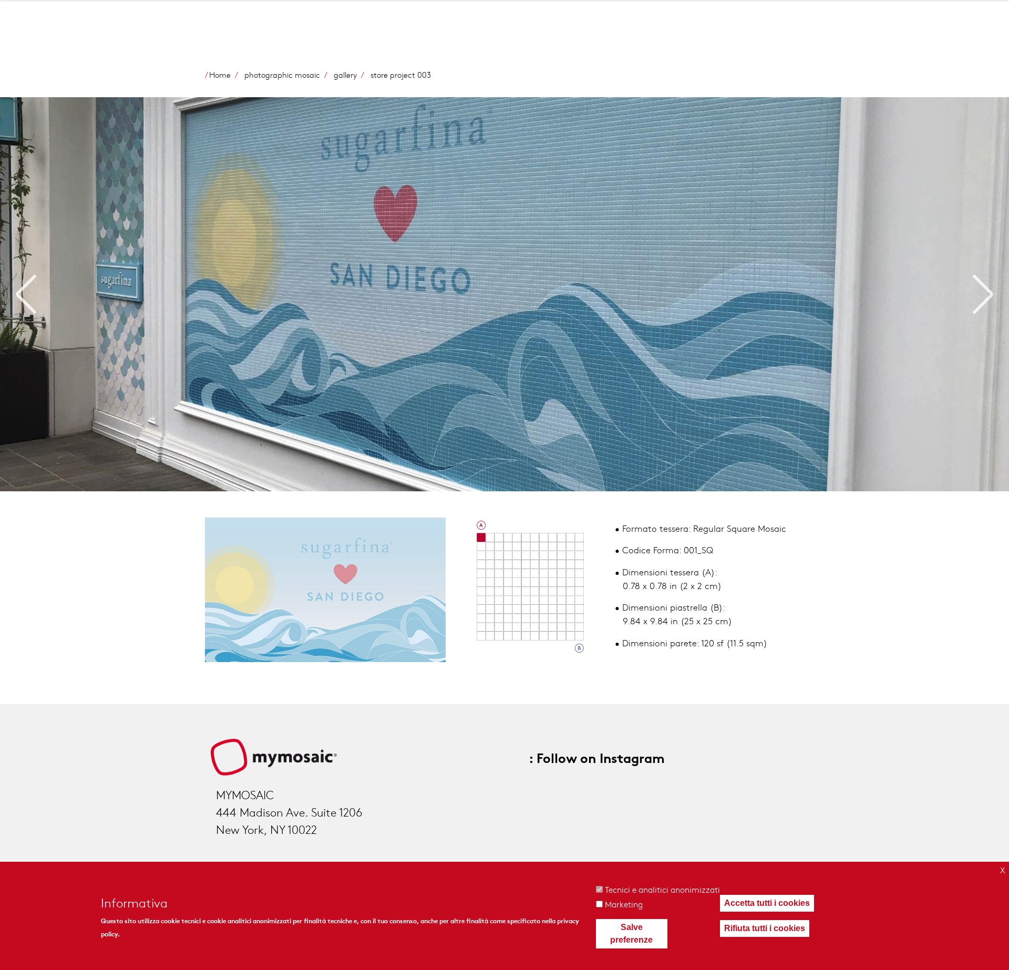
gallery (345, 74)
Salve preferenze (631, 933)
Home (220, 74)
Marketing (624, 904)
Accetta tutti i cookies (767, 903)
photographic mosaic (282, 74)
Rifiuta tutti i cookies (764, 928)
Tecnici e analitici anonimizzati (662, 889)
